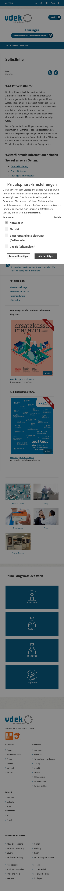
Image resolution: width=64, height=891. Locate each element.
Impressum (8, 217)
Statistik (14, 229)
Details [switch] (57, 217)
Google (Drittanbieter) (22, 246)
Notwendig (16, 222)
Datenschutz (34, 213)
